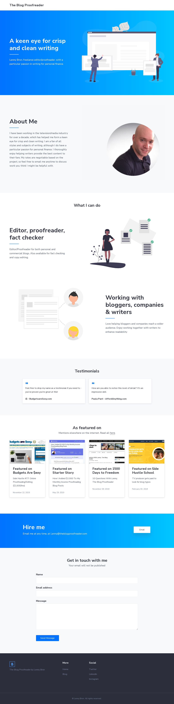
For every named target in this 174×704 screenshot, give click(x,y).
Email (142, 529)
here (112, 433)
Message (41, 601)
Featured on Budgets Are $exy (27, 471)
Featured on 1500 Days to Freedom (106, 471)
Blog (65, 674)
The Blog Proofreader (27, 5)
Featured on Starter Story (63, 471)
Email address (44, 587)
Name (39, 574)
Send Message (47, 638)
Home (65, 669)
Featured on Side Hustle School (145, 471)
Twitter (93, 669)
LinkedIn (93, 674)
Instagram (94, 679)
